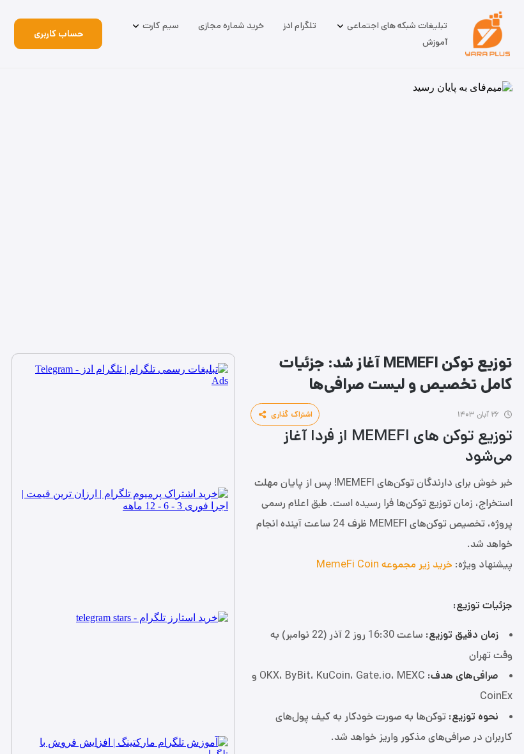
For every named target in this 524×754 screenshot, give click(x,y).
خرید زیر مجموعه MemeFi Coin (384, 564)
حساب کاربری (58, 33)
